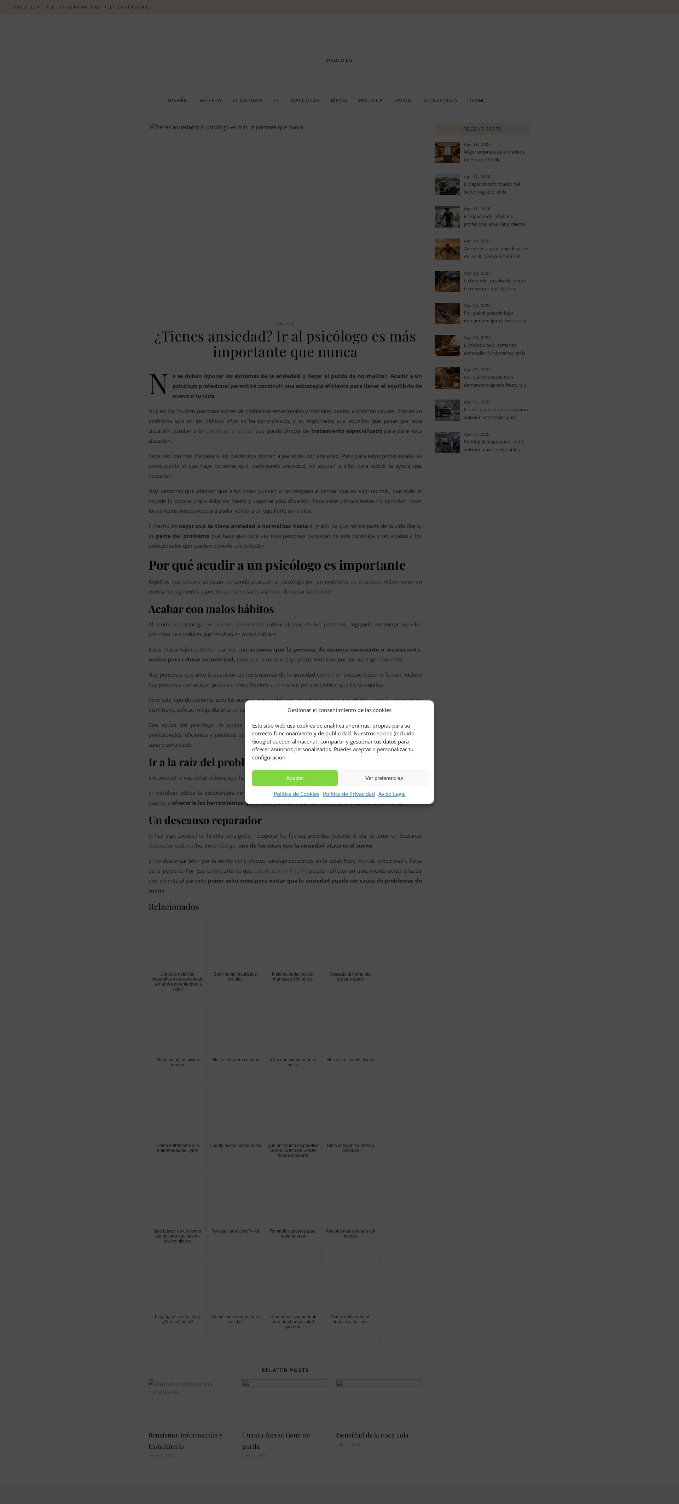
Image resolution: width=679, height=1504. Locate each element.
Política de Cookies (296, 793)
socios (384, 733)
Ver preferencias (384, 778)
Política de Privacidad (349, 793)
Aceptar (295, 778)
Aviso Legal (392, 793)
